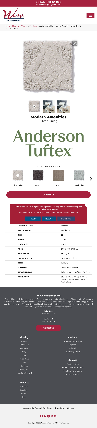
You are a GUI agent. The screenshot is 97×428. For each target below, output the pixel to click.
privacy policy (36, 212)
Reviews (24, 393)
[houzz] (45, 416)
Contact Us (48, 195)
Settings (66, 219)
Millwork (72, 348)
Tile (24, 355)
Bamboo (24, 366)
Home (7, 26)
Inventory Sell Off (24, 373)
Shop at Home (73, 364)
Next (79, 105)
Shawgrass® (24, 369)
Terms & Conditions (43, 408)
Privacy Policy (59, 408)
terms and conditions (55, 212)
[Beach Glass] (79, 175)
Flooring (15, 26)
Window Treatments (73, 341)
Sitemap (70, 408)
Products (33, 26)
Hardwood (24, 345)
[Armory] (38, 175)
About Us (24, 386)
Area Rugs (24, 359)
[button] (90, 15)
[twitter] (52, 416)
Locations (24, 390)
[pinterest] (48, 416)
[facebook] (41, 416)
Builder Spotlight (73, 352)
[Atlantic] (58, 175)
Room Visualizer (73, 374)
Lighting (72, 345)
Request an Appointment (73, 367)
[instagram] (55, 416)
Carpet (24, 26)
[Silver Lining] (18, 175)
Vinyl (24, 352)
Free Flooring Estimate (73, 371)
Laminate (24, 348)
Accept (33, 219)
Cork (24, 362)
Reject (49, 219)
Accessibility (28, 408)
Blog (24, 397)
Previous (18, 105)
